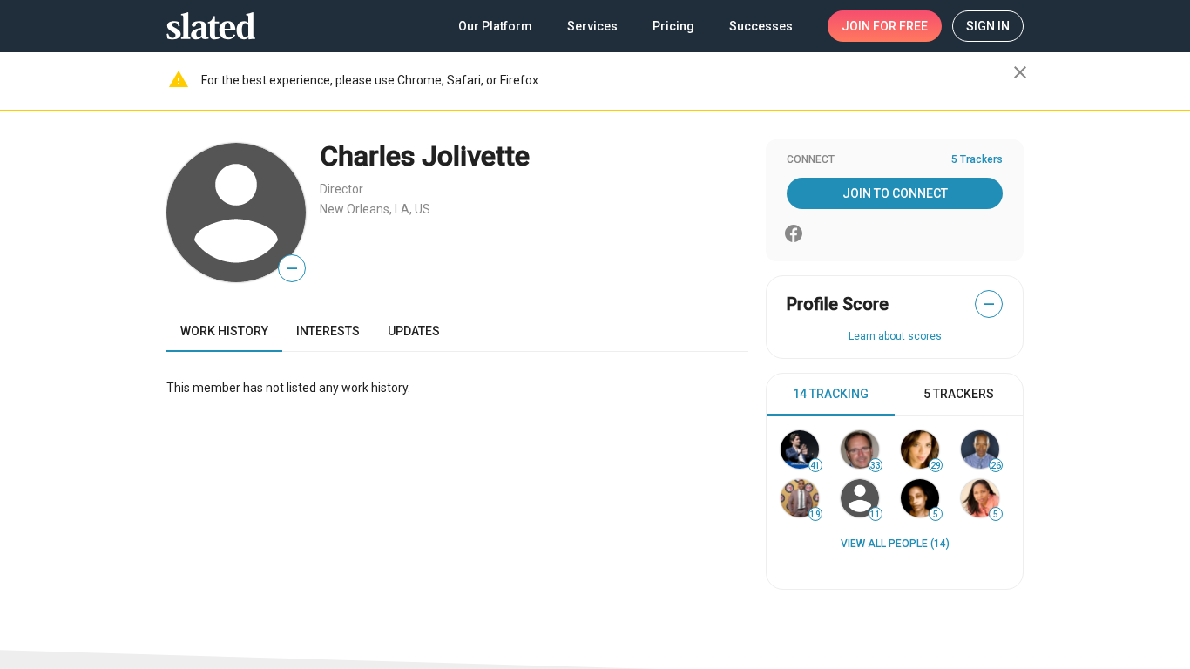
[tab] (831, 395)
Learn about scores (895, 336)
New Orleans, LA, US (375, 209)
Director (341, 189)
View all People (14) (895, 543)
